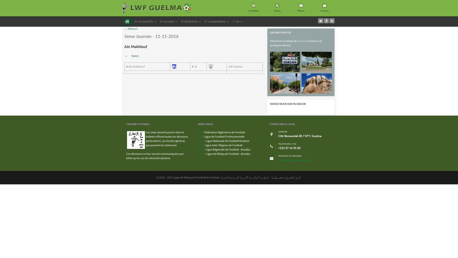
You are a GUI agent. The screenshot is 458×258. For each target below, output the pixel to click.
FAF (200, 132)
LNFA (201, 141)
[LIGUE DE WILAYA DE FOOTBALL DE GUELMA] (157, 7)
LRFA (201, 149)
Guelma (302, 41)
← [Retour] (131, 28)
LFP (200, 136)
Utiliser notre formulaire (293, 160)
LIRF (200, 145)
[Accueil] (128, 21)
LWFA (201, 154)
